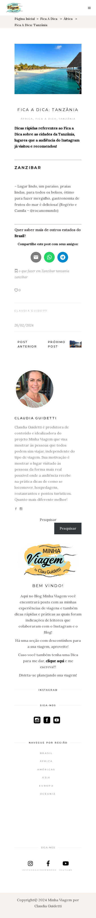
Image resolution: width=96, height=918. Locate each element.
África (68, 19)
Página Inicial (25, 19)
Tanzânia (67, 118)
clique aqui (55, 661)
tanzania (62, 271)
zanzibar (21, 277)
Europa (46, 785)
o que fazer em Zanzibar (37, 271)
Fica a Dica (48, 19)
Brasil (46, 753)
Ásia (46, 777)
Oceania (48, 793)
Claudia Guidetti (31, 310)
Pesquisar (48, 519)
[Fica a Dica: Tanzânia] (48, 389)
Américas (46, 769)
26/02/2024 (24, 325)
